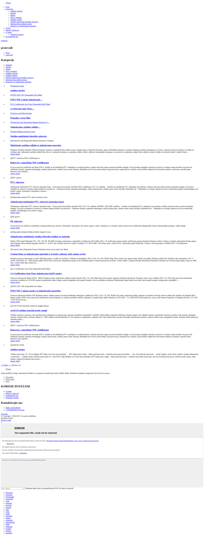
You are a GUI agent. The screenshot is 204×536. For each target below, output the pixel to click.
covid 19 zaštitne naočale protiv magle (28, 310)
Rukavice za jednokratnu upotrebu (23, 26)
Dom (7, 7)
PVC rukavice (17, 182)
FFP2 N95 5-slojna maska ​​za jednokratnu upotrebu (35, 291)
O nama (9, 32)
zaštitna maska (17, 90)
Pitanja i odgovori (12, 30)
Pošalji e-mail (6, 420)
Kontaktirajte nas (12, 37)
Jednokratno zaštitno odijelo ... (25, 127)
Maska (12, 15)
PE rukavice (16, 221)
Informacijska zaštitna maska (21, 24)
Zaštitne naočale (16, 11)
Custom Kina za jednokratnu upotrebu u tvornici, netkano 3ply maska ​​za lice (48, 254)
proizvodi (9, 9)
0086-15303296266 (13, 408)
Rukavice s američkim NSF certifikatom (29, 162)
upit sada (4, 414)
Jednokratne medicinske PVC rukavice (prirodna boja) (37, 201)
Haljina (13, 13)
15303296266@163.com (15, 410)
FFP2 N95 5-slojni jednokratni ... (26, 99)
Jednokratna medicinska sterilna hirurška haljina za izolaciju (40, 236)
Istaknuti (9, 65)
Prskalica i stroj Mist (20, 118)
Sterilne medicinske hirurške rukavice (24, 22)
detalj (18, 154)
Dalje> (6, 365)
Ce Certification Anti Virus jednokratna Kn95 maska (36, 273)
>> (10, 365)
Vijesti (8, 28)
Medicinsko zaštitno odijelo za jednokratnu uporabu (35, 145)
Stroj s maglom (16, 18)
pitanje (13, 154)
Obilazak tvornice (17, 35)
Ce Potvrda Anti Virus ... (22, 109)
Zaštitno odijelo (16, 20)
